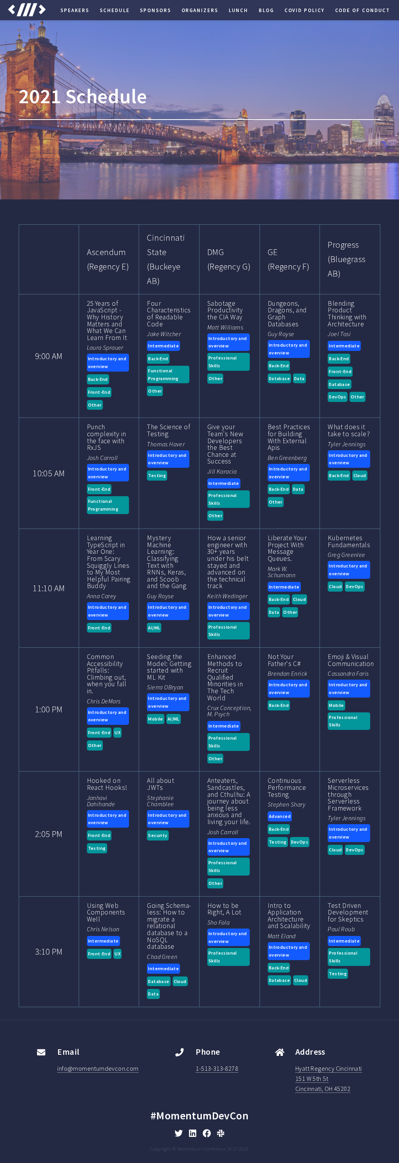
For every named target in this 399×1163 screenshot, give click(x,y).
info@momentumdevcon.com (97, 1068)
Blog (266, 10)
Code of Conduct (362, 10)
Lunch (239, 10)
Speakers (74, 10)
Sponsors (155, 10)
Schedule (114, 10)
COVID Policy (304, 10)
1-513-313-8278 (217, 1068)
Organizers (200, 10)
